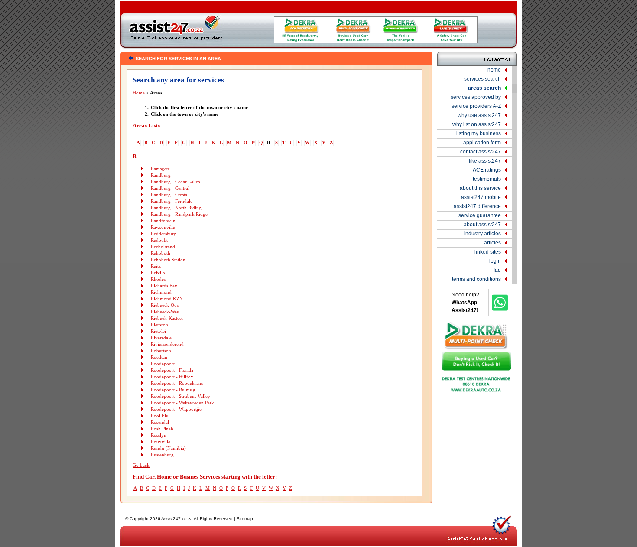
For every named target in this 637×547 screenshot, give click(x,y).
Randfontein (163, 220)
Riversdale (161, 337)
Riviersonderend (167, 344)
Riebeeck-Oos (165, 305)
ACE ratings (487, 170)
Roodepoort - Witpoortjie (176, 409)
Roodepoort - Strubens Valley (180, 396)
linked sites (487, 252)
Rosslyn (158, 435)
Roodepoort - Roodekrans (177, 383)
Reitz (156, 266)
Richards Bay (164, 285)
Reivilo (158, 272)
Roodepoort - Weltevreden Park (182, 402)
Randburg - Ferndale (171, 201)
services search (482, 79)
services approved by (476, 97)
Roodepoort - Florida (172, 370)
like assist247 (485, 161)
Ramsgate (160, 168)
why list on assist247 (476, 124)
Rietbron (159, 324)
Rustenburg (162, 455)
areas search (484, 88)
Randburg (161, 175)
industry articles (482, 234)
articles (492, 243)
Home (139, 93)
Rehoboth (160, 253)
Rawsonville (163, 227)
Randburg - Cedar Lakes (175, 181)
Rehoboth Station (168, 259)
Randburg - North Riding (176, 207)
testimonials (487, 179)
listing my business (478, 133)
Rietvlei (158, 331)
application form (482, 143)
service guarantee (479, 215)
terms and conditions (476, 279)
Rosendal (160, 422)
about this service (480, 188)
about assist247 (482, 224)
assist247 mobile (481, 197)
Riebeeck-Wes (165, 311)
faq (497, 270)
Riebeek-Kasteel (167, 318)
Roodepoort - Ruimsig (173, 389)
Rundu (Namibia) (168, 448)
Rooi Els (159, 416)
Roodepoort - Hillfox (172, 376)
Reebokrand (163, 246)
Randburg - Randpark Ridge (179, 214)
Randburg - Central (170, 188)
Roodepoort (163, 363)
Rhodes (158, 279)
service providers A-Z (476, 106)
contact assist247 (480, 152)
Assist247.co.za (177, 518)
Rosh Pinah (162, 429)
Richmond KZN (167, 298)
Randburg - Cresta (169, 194)
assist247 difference (477, 206)
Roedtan (159, 357)
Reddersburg (163, 233)
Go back (141, 465)
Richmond (161, 292)
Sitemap (245, 518)
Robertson (161, 350)
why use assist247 (479, 115)
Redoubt (159, 240)
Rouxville (160, 442)
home (494, 70)
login (495, 261)
